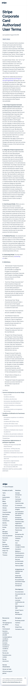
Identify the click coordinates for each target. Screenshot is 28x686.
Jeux (16, 543)
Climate (4, 508)
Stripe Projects (19, 610)
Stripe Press (18, 627)
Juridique (5, 390)
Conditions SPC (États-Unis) (11, 421)
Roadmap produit (20, 620)
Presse (17, 625)
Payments (5, 538)
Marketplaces (19, 525)
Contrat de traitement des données (12, 436)
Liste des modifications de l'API (19, 602)
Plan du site (5, 653)
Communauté (6, 629)
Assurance (18, 549)
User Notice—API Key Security (12, 448)
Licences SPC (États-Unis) (11, 423)
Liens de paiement (7, 535)
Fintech (17, 540)
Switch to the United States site (11, 682)
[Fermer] (25, 678)
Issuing (4, 527)
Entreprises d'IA (19, 534)
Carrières (17, 622)
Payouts (4, 540)
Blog (3, 627)
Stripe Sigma (5, 548)
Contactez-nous (19, 629)
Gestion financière (20, 528)
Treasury (4, 555)
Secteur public (19, 563)
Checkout (5, 505)
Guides (4, 620)
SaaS (16, 532)
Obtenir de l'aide (6, 669)
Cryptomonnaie (6, 512)
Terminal (4, 553)
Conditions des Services (10, 399)
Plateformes (18, 530)
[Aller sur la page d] (4, 484)
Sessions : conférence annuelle (5, 633)
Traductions (6, 438)
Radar (4, 542)
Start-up (17, 497)
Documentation (19, 592)
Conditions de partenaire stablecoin (13, 434)
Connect (4, 510)
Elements (5, 516)
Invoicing (4, 525)
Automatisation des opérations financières (19, 513)
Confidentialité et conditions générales (7, 639)
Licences (4, 651)
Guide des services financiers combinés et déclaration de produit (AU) (13, 452)
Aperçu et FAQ (8, 394)
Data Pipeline (6, 514)
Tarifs (4, 493)
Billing (4, 501)
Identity (4, 523)
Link (3, 529)
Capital (4, 503)
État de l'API (18, 598)
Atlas (3, 495)
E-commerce (18, 505)
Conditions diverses (9, 397)
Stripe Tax (5, 550)
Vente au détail (19, 565)
